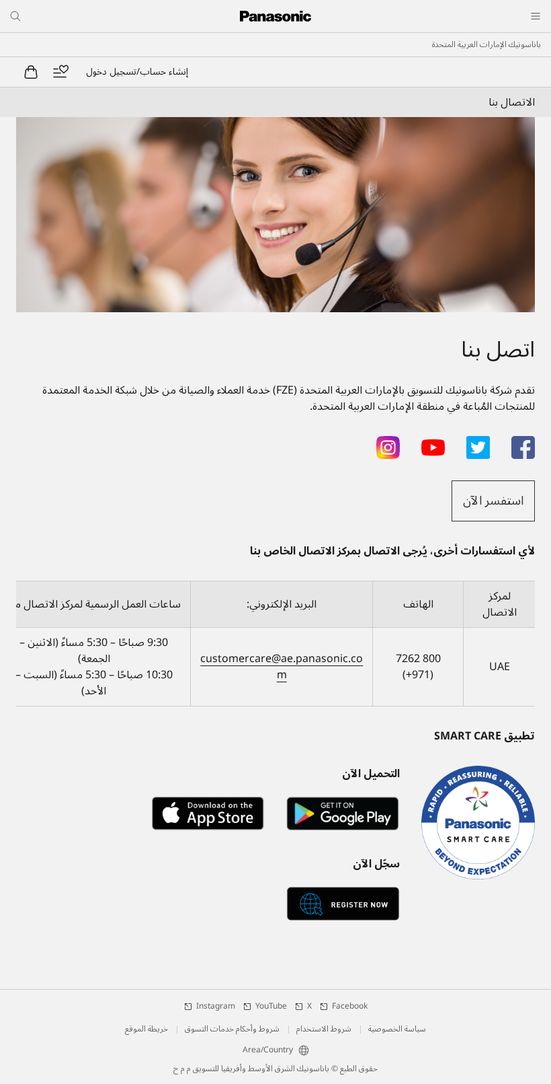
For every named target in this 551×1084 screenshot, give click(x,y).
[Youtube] (433, 444)
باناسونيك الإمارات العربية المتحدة (486, 45)
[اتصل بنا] (275, 214)
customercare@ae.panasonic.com (281, 666)
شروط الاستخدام (323, 1029)
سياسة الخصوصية (397, 1029)
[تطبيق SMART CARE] (478, 822)
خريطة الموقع (146, 1029)
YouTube (271, 1007)
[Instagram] (388, 444)
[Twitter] (478, 444)
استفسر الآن (493, 500)
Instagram (215, 1007)
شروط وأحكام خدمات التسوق (232, 1029)
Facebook (350, 1007)
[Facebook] (523, 444)
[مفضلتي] (60, 72)
